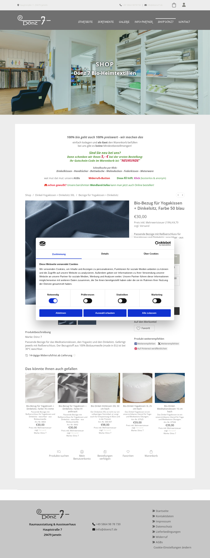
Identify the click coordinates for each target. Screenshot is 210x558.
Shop (28, 195)
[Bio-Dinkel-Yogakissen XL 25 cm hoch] (138, 388)
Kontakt (184, 22)
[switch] (87, 300)
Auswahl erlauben (105, 313)
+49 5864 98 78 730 (108, 524)
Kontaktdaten (165, 516)
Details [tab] (105, 253)
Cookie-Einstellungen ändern (172, 547)
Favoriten (128, 455)
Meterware (147, 171)
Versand (144, 226)
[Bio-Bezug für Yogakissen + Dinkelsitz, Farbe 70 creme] (40, 388)
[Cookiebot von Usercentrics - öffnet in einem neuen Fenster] (157, 243)
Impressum (163, 521)
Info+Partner (144, 22)
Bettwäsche (97, 171)
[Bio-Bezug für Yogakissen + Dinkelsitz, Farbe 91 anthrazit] (73, 388)
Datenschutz (164, 526)
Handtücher (81, 171)
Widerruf (162, 537)
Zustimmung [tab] (59, 254)
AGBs (159, 542)
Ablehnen (61, 313)
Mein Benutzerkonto (82, 457)
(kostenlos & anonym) (150, 178)
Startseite (85, 22)
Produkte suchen (59, 455)
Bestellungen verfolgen (105, 457)
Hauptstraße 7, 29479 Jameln (34, 5)
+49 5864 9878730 (131, 5)
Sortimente (106, 22)
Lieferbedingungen (168, 532)
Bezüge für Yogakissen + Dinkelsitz (98, 195)
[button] (144, 328)
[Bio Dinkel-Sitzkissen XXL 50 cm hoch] (105, 388)
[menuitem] (178, 195)
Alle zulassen (149, 313)
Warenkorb (151, 455)
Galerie (124, 22)
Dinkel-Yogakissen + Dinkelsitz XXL (55, 195)
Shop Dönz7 (165, 22)
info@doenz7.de (155, 5)
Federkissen (131, 171)
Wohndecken (114, 171)
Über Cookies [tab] (151, 253)
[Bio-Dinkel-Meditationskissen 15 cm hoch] (170, 388)
